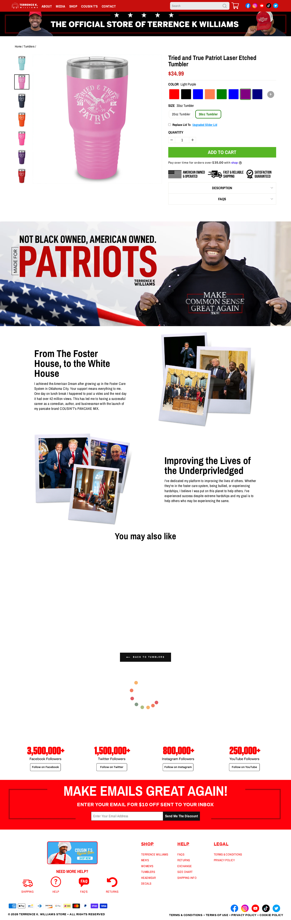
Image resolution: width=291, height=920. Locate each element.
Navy (257, 94)
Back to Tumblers (148, 657)
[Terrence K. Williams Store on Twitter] (275, 6)
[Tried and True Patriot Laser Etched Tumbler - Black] (16, 626)
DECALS (146, 883)
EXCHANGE (184, 866)
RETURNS (183, 860)
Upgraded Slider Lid (204, 124)
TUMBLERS (148, 872)
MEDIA (60, 6)
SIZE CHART (185, 872)
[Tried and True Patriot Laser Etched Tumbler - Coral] (29, 626)
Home (18, 46)
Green (222, 94)
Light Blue (233, 94)
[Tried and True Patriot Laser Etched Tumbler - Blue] (22, 626)
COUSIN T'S (89, 6)
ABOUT (47, 6)
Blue (198, 94)
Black (186, 94)
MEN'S (145, 860)
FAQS (222, 199)
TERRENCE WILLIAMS (154, 854)
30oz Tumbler (208, 114)
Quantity (175, 132)
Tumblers (29, 46)
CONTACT (109, 6)
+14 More (38, 626)
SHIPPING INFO (187, 878)
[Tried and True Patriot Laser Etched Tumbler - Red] (10, 626)
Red (174, 94)
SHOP (73, 6)
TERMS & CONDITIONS (228, 854)
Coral (210, 94)
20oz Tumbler (181, 114)
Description (222, 187)
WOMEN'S (147, 866)
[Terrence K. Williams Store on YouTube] (261, 6)
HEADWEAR (148, 878)
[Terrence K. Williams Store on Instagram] (254, 6)
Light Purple (245, 94)
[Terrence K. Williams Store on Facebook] (247, 6)
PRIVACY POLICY (224, 860)
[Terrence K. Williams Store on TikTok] (268, 6)
